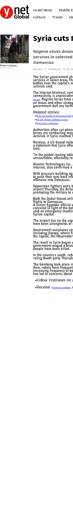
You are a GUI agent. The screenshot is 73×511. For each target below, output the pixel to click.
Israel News (42, 10)
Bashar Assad (56, 99)
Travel (57, 17)
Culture (39, 17)
